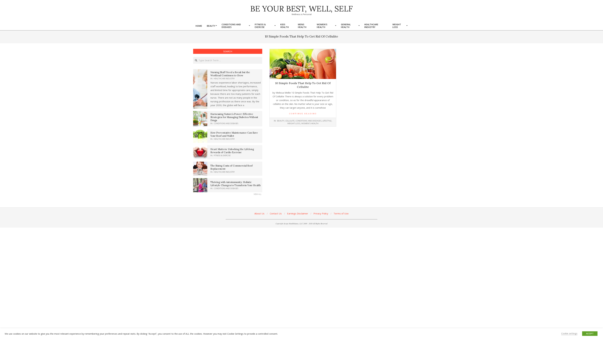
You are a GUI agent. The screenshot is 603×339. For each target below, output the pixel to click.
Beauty (280, 120)
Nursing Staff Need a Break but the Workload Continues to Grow (230, 74)
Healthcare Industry (224, 78)
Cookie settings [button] (569, 333)
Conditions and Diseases (309, 120)
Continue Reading (303, 113)
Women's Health (309, 123)
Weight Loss (293, 123)
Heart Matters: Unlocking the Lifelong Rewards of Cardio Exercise (232, 151)
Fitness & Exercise (222, 155)
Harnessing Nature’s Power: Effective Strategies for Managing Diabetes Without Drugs (234, 117)
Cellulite (290, 120)
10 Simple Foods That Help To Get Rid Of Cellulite (303, 85)
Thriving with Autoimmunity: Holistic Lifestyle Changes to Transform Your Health (235, 184)
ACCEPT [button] (590, 333)
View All (257, 194)
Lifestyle (327, 120)
